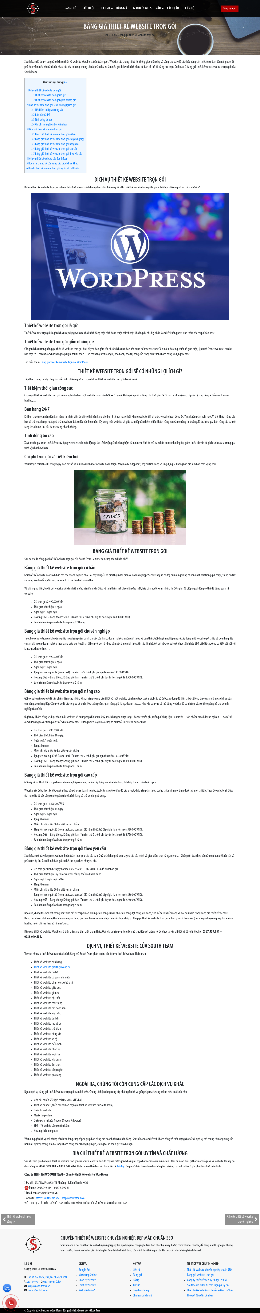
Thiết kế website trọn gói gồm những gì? (53, 100)
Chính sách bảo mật (143, 1295)
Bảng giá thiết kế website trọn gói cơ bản (53, 134)
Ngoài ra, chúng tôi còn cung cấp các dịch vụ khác (52, 163)
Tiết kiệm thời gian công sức (47, 110)
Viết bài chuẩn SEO (88, 1290)
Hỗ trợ (136, 1280)
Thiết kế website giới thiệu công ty (52, 967)
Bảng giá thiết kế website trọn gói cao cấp (54, 149)
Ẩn (65, 82)
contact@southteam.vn (38, 1290)
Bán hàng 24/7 (40, 115)
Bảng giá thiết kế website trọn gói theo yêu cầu (56, 153)
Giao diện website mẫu (147, 8)
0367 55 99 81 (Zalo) (52, 1281)
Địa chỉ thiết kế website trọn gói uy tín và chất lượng (53, 168)
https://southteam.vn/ (47, 1198)
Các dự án (173, 8)
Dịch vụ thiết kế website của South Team (47, 158)
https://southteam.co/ (73, 1198)
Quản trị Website (87, 1280)
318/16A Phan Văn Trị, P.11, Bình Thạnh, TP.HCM (46, 1277)
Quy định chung (141, 1290)
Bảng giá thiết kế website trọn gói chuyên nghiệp (57, 139)
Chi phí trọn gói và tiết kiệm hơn (49, 124)
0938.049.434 (33, 1281)
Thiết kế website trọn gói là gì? (48, 95)
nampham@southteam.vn (39, 1286)
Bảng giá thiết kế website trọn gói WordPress (64, 362)
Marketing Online (88, 1275)
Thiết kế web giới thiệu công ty (19, 1219)
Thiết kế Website (87, 1285)
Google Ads (84, 1270)
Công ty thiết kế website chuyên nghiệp (240, 1219)
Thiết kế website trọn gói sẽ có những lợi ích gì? (51, 105)
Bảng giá (121, 8)
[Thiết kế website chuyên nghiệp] (32, 8)
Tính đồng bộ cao (42, 119)
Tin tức (113, 35)
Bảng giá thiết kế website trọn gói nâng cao (55, 144)
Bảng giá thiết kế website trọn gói (44, 129)
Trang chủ (69, 8)
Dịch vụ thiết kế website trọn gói (43, 90)
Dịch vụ (105, 8)
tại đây (120, 1166)
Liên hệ (189, 8)
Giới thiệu (89, 8)
